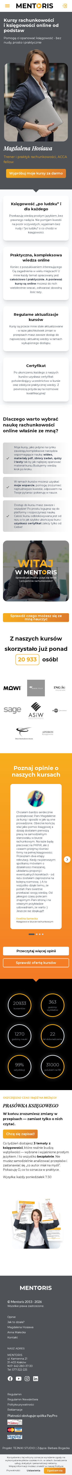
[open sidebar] (7, 6)
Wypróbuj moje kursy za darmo (36, 173)
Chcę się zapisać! (20, 1134)
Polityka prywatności (20, 1404)
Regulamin (14, 1394)
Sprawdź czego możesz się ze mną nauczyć (36, 617)
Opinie (11, 1317)
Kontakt (12, 1337)
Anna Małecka (16, 1332)
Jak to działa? (16, 1322)
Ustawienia (33, 1470)
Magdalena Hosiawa (20, 1327)
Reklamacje (15, 1409)
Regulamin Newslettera (22, 1399)
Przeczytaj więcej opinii (36, 951)
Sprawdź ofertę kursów (36, 963)
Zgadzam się (54, 1470)
